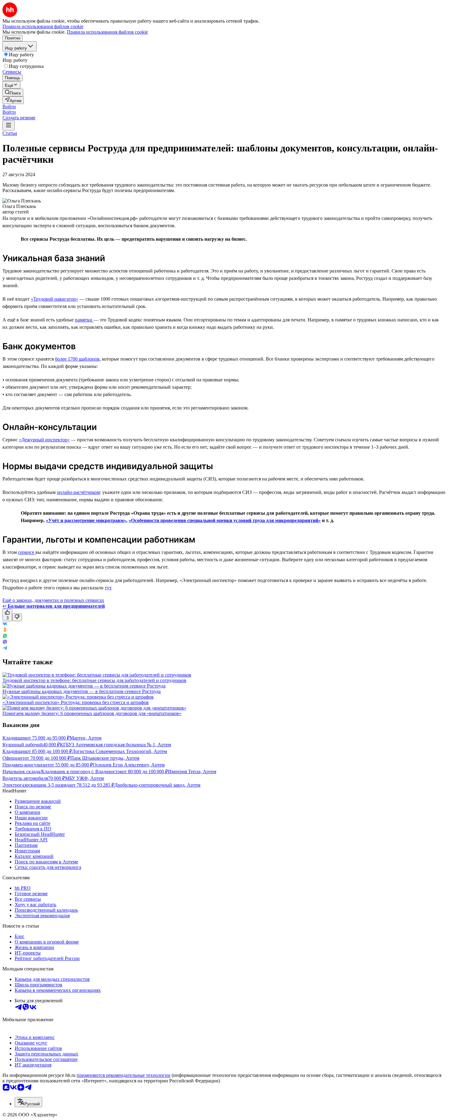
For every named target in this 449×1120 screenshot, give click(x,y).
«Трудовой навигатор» (54, 299)
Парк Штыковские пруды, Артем (104, 758)
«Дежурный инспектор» (44, 439)
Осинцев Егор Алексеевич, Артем (129, 764)
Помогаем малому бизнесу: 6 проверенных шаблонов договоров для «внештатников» (91, 713)
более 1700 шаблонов (77, 359)
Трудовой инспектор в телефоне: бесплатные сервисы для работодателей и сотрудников (94, 680)
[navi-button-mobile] (8, 126)
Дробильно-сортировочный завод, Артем (157, 785)
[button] (9, 106)
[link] (12, 92)
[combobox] (28, 1102)
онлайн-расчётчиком (78, 492)
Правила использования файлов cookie (107, 32)
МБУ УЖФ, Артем (84, 778)
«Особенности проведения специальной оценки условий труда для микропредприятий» (225, 520)
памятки (84, 319)
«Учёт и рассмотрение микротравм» (86, 520)
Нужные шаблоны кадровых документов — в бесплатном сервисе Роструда (81, 691)
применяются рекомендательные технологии (123, 1075)
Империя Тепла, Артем (192, 771)
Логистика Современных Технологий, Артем (119, 751)
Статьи (9, 133)
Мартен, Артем (85, 737)
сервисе (26, 552)
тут (108, 587)
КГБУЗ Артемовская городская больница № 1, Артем (115, 744)
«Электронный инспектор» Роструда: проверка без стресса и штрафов (75, 702)
